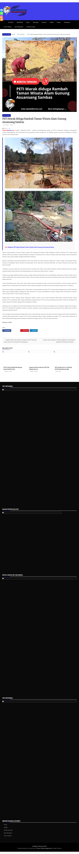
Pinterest (25, 330)
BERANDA (20, 22)
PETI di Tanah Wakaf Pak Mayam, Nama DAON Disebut (12, 368)
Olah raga (35, 22)
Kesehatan (67, 22)
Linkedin (34, 330)
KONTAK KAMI (30, 27)
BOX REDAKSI (19, 27)
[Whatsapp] (1, 13)
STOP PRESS (7, 27)
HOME (51, 22)
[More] (1, 19)
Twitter (16, 330)
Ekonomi (44, 22)
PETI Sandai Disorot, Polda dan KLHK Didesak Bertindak (63, 368)
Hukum (59, 22)
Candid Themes (57, 848)
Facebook (7, 330)
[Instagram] (1, 16)
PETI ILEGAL (6, 115)
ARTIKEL (10, 22)
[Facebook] (1, 10)
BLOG (28, 22)
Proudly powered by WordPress (26, 848)
